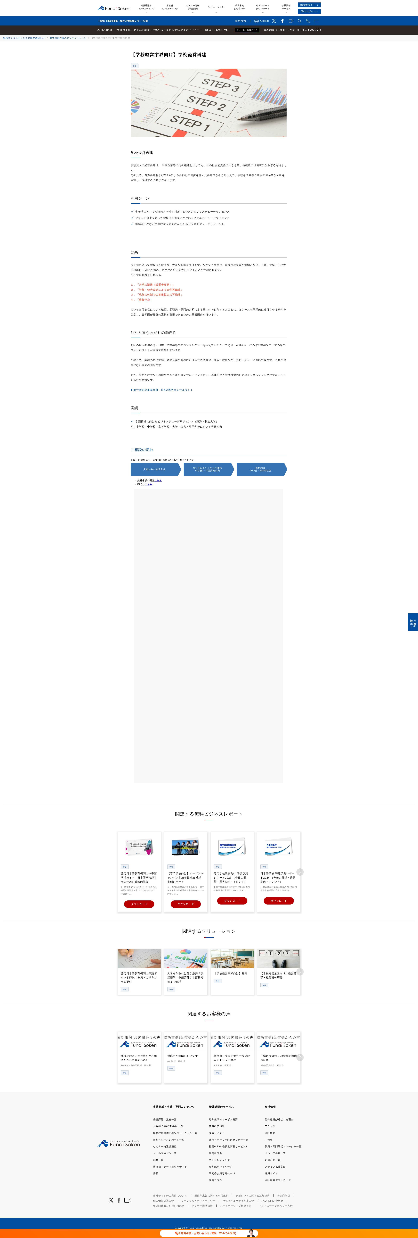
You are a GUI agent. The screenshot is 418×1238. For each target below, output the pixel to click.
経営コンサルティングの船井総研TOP (24, 38)
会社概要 (270, 1133)
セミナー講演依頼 (202, 1205)
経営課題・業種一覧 (165, 1119)
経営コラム (215, 1180)
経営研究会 (215, 1153)
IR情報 (269, 1139)
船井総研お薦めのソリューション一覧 (175, 1133)
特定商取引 (283, 1195)
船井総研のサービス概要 (223, 1119)
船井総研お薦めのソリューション (68, 38)
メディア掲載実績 (275, 1166)
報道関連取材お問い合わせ (169, 1205)
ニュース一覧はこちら (247, 30)
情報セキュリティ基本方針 (238, 1200)
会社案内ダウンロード (278, 1180)
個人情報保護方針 (163, 1200)
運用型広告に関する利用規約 (211, 1195)
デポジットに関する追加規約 (253, 1195)
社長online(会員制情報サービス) (228, 1146)
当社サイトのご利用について (170, 1195)
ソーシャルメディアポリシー (198, 1200)
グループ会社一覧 (275, 1153)
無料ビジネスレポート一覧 (169, 1139)
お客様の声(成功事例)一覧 (168, 1126)
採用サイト (271, 1173)
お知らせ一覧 (273, 1160)
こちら (158, 480)
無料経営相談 (217, 1126)
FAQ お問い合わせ (272, 1200)
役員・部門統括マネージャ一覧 (283, 1146)
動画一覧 (158, 1160)
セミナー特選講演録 (165, 1146)
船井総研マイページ (221, 1166)
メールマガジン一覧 (165, 1153)
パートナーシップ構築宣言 (235, 1205)
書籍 (155, 1173)
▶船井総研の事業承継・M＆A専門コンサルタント (162, 390)
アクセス (270, 1126)
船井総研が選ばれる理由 (279, 1119)
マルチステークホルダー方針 (276, 1205)
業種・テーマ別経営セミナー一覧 (228, 1139)
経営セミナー (217, 1133)
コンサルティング (219, 1160)
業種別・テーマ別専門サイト (170, 1166)
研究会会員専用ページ (222, 1173)
